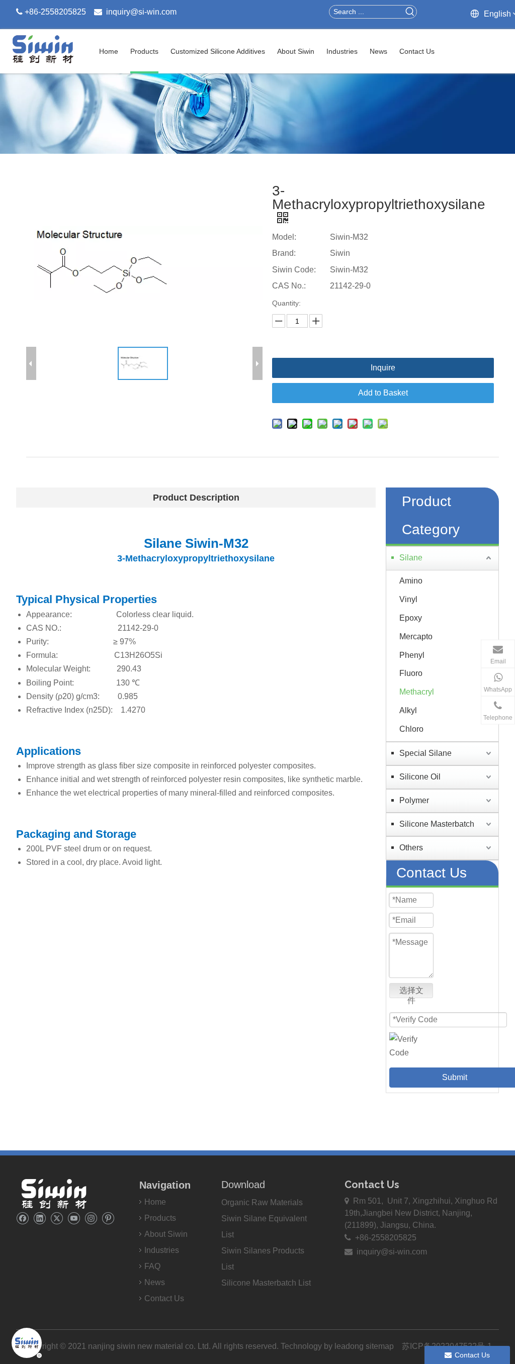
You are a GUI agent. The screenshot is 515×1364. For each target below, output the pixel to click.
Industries (161, 1250)
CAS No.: (289, 285)
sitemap (380, 1346)
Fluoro (410, 673)
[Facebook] (22, 1218)
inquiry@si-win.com (141, 12)
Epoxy (410, 618)
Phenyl (411, 655)
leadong (350, 1346)
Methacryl (416, 692)
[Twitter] (56, 1218)
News (154, 1282)
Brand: (284, 253)
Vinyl (408, 599)
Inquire (383, 367)
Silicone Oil (420, 776)
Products (160, 1218)
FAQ (152, 1266)
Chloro (411, 729)
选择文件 (411, 992)
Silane (410, 557)
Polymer (414, 800)
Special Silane (425, 753)
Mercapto (416, 636)
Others (411, 847)
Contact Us (164, 1298)
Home (155, 1202)
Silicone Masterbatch (436, 824)
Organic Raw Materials (262, 1202)
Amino (410, 580)
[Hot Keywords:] (410, 12)
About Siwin (166, 1234)
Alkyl (408, 710)
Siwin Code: (294, 269)
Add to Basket (383, 392)
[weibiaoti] (54, 1193)
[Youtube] (73, 1218)
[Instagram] (90, 1218)
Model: (284, 237)
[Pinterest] (108, 1218)
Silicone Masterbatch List (266, 1283)
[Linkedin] (39, 1218)
